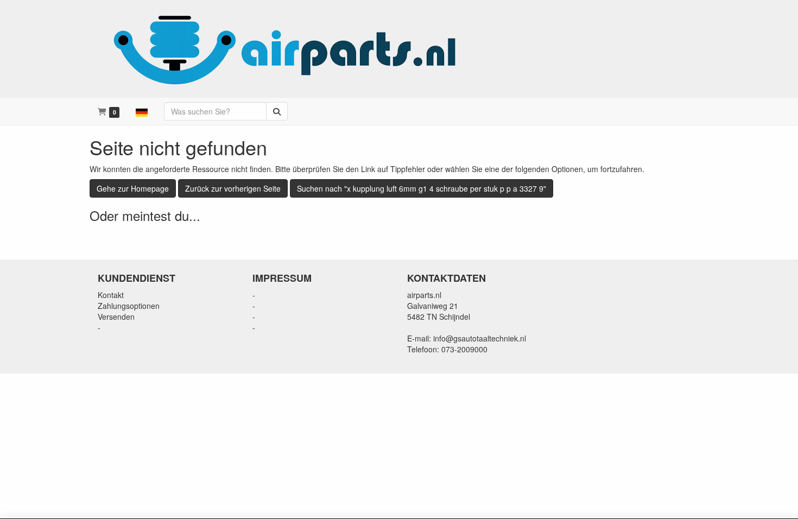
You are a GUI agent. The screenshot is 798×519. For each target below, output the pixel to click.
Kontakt (111, 294)
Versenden (116, 316)
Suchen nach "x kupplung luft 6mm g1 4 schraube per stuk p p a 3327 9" (421, 188)
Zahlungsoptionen (129, 305)
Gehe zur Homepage (133, 188)
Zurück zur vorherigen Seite (233, 188)
